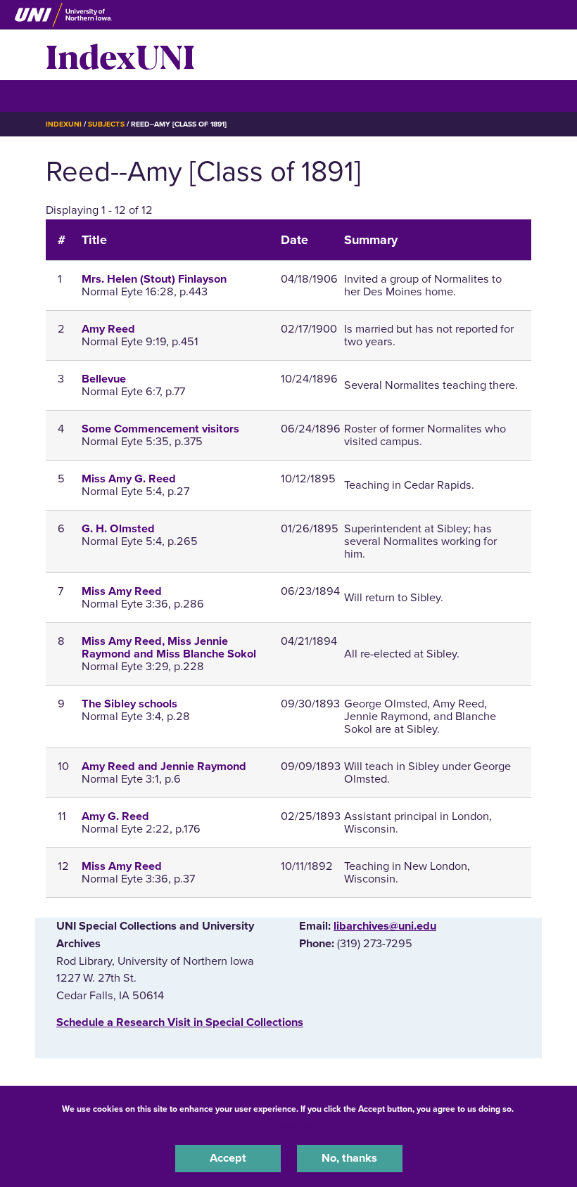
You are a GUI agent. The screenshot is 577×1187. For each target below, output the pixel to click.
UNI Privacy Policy (288, 1126)
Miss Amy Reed (122, 591)
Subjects (106, 124)
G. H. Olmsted (118, 529)
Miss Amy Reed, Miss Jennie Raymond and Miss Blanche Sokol (169, 647)
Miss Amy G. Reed (129, 479)
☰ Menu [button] (71, 95)
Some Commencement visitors (160, 429)
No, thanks (349, 1158)
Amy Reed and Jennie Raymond (164, 766)
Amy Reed (108, 329)
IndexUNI (120, 55)
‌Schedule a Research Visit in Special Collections (179, 1022)
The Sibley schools (129, 704)
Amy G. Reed (115, 816)
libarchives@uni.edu (385, 926)
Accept (228, 1158)
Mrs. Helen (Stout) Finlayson (154, 279)
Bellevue (104, 379)
